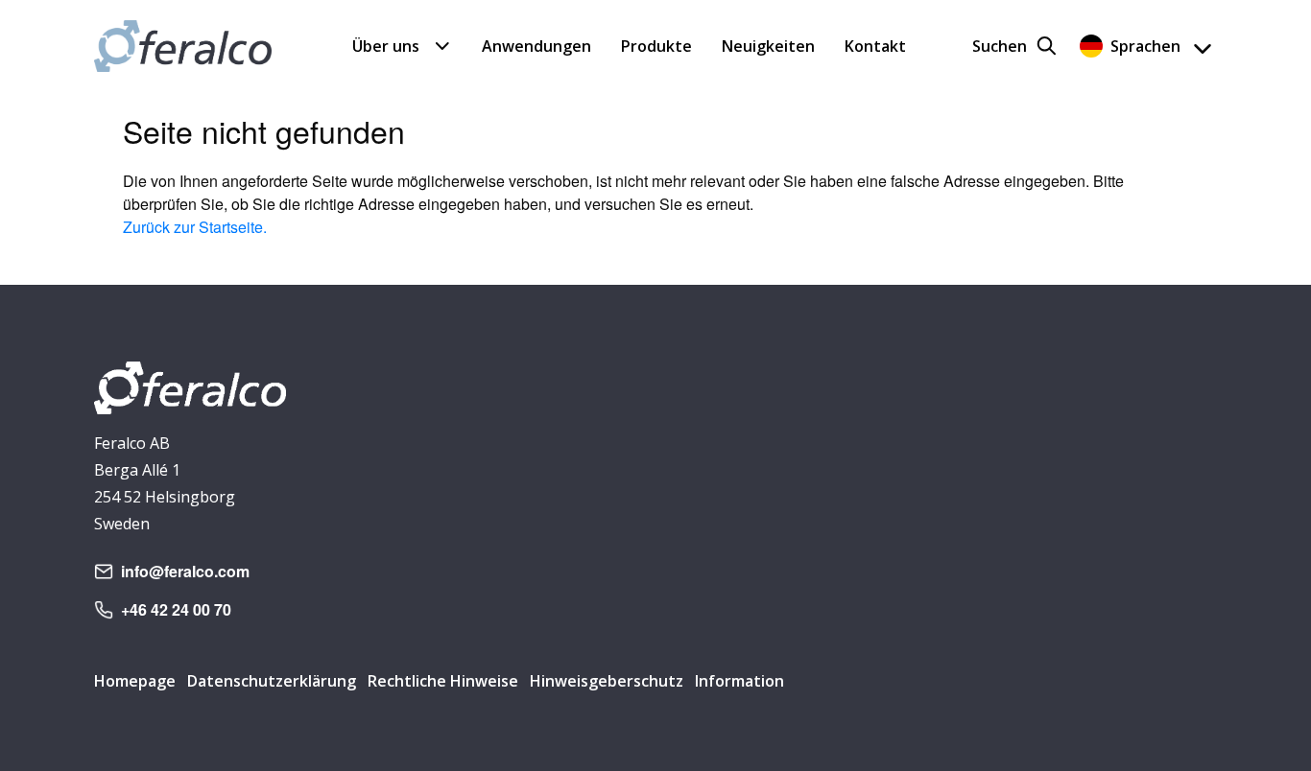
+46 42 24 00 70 (176, 609)
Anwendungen (536, 46)
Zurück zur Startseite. (195, 227)
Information (739, 680)
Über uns (385, 46)
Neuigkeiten (768, 46)
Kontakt (875, 46)
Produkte (656, 46)
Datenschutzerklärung (271, 680)
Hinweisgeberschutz (606, 680)
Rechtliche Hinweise (443, 680)
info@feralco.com (185, 571)
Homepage (135, 680)
